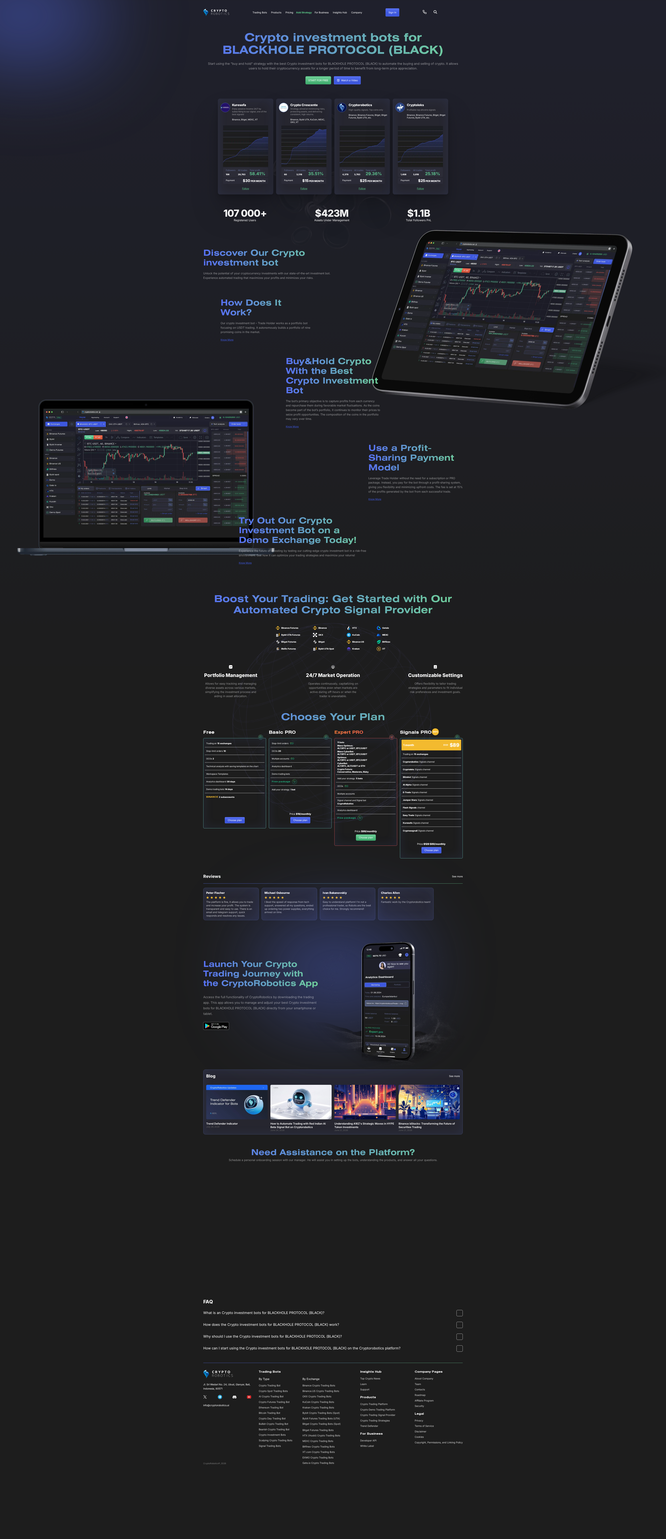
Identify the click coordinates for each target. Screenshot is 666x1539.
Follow (245, 188)
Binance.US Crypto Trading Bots (320, 1391)
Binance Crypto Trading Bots (318, 1385)
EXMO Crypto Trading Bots (317, 1457)
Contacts (420, 1389)
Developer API (368, 1440)
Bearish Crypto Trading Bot (274, 1429)
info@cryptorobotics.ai (216, 1405)
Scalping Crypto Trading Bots (275, 1440)
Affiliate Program (424, 1400)
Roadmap (420, 1395)
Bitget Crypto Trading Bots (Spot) (321, 1423)
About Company (424, 1378)
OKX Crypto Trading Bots (316, 1396)
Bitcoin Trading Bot (269, 1412)
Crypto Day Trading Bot (272, 1418)
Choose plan (235, 820)
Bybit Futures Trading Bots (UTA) (321, 1418)
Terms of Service (424, 1425)
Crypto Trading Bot (269, 1385)
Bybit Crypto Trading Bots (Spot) (321, 1412)
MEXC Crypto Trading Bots (317, 1441)
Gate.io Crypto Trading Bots (318, 1462)
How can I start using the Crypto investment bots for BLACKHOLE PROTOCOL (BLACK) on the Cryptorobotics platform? (301, 1348)
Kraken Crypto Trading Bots (318, 1407)
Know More (227, 339)
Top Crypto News (370, 1378)
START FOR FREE (318, 80)
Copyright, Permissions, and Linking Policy (439, 1442)
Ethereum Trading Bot (271, 1407)
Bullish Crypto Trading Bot (273, 1423)
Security (419, 1405)
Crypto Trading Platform (374, 1404)
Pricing (289, 12)
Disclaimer (420, 1431)
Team (418, 1384)
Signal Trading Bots (270, 1445)
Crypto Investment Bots (272, 1434)
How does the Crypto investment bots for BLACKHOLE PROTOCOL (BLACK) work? (271, 1324)
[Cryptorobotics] (216, 12)
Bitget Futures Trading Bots (318, 1430)
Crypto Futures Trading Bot (274, 1401)
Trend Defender (369, 1425)
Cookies (419, 1436)
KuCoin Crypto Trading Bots (318, 1401)
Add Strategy (304, 12)
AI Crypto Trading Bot (271, 1396)
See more (457, 876)
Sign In (392, 12)
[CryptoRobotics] (218, 1374)
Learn (363, 1384)
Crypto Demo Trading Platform (377, 1409)
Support (364, 1389)
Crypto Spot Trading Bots (273, 1391)
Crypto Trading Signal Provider (377, 1414)
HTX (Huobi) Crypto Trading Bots (321, 1435)
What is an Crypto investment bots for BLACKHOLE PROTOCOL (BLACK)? (263, 1313)
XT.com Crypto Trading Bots (318, 1451)
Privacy (419, 1420)
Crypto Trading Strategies (375, 1420)
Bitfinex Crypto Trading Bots (318, 1446)
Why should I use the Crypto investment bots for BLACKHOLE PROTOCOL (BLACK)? (272, 1336)
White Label (367, 1445)
